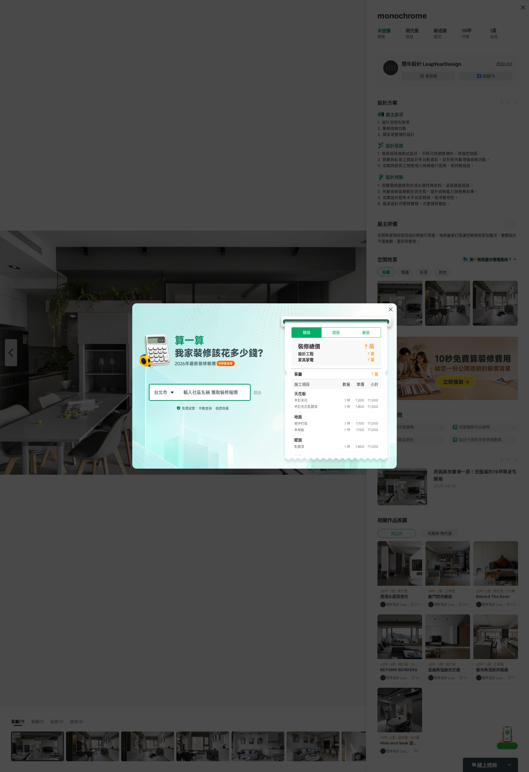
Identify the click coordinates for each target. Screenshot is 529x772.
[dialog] (264, 386)
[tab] (307, 332)
